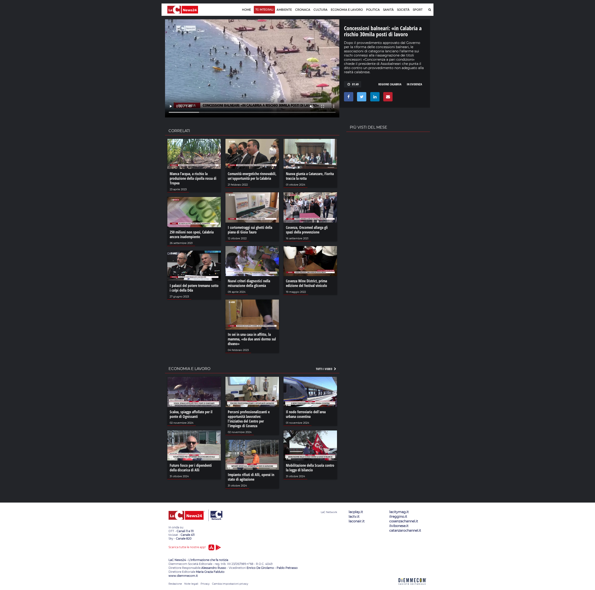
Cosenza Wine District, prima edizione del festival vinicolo (306, 283)
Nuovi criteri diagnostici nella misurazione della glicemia (249, 283)
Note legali (191, 583)
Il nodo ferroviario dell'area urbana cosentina (306, 414)
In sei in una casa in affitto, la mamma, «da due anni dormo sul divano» (252, 339)
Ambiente (284, 9)
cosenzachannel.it (403, 521)
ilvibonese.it (399, 526)
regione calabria (389, 84)
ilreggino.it (398, 516)
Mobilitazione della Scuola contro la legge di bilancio (310, 468)
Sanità (388, 9)
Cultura (320, 9)
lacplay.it (356, 512)
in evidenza (414, 84)
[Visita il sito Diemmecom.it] (412, 587)
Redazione (175, 583)
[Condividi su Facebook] (348, 98)
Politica (373, 9)
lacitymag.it (399, 512)
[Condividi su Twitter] (361, 98)
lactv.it (354, 516)
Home (246, 9)
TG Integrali (264, 9)
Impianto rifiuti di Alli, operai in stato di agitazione (251, 477)
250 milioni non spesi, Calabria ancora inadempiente (192, 234)
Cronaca (302, 9)
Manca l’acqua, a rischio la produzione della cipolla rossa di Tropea (193, 178)
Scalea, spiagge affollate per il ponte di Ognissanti (191, 414)
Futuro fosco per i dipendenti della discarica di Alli (191, 468)
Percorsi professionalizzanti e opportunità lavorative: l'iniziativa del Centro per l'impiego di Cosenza (249, 418)
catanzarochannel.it (405, 530)
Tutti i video (324, 369)
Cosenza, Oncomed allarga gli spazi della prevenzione (307, 230)
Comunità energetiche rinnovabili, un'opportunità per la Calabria (252, 176)
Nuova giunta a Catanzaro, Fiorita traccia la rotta (310, 176)
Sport (418, 9)
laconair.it (357, 521)
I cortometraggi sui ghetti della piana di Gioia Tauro (250, 230)
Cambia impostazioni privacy (230, 583)
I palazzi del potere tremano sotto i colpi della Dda (194, 288)
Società (403, 9)
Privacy (205, 583)
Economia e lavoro (347, 9)
